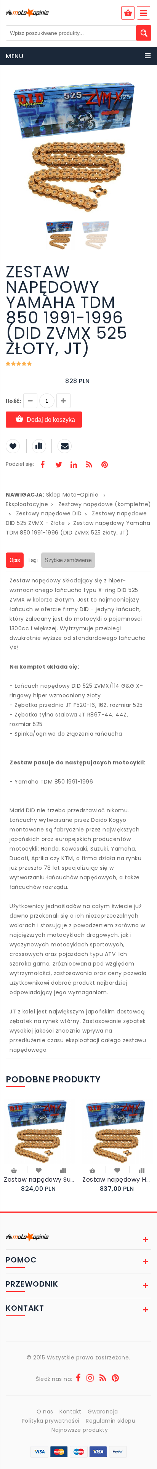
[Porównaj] (63, 1170)
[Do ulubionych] (39, 1170)
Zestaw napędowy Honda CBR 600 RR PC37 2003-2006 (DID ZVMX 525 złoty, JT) (117, 1179)
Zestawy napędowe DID (49, 513)
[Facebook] (43, 465)
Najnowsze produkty (79, 1430)
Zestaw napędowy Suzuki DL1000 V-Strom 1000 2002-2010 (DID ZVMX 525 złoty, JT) (39, 1179)
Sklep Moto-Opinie (72, 494)
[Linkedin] (73, 465)
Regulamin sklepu (110, 1421)
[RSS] (89, 465)
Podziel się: (20, 464)
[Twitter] (58, 465)
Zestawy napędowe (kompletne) (104, 504)
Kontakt (70, 1411)
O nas (45, 1411)
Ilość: (13, 401)
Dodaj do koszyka (51, 419)
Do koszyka (14, 1171)
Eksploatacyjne (27, 504)
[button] (144, 87)
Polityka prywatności (51, 1421)
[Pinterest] (104, 465)
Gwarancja (103, 1411)
